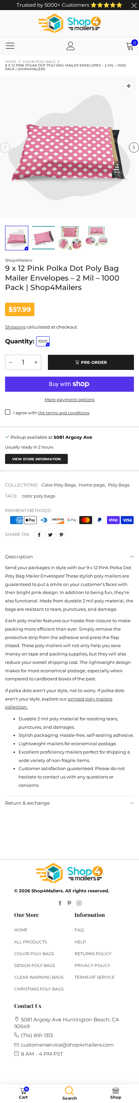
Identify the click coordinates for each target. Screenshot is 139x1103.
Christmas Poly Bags (38, 988)
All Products (30, 941)
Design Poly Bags (34, 965)
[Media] (129, 86)
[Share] (39, 535)
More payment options (69, 399)
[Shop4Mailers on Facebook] (60, 903)
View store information (36, 459)
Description (19, 557)
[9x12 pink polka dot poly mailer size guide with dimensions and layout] (43, 238)
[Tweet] (50, 535)
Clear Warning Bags (38, 977)
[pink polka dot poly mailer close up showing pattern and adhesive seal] (70, 238)
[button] (5, 147)
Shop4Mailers (18, 260)
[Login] (71, 46)
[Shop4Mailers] (69, 23)
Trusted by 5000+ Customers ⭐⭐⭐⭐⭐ (69, 5)
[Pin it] (61, 535)
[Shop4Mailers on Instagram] (79, 903)
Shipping (15, 327)
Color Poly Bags (58, 484)
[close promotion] (134, 5)
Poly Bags (119, 484)
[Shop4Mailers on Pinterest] (69, 903)
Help (80, 941)
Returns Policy (93, 953)
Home (20, 929)
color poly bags (38, 496)
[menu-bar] (10, 45)
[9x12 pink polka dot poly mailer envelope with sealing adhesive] (69, 147)
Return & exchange (27, 803)
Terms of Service (95, 977)
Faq (79, 929)
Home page (92, 484)
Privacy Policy (92, 965)
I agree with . (51, 412)
